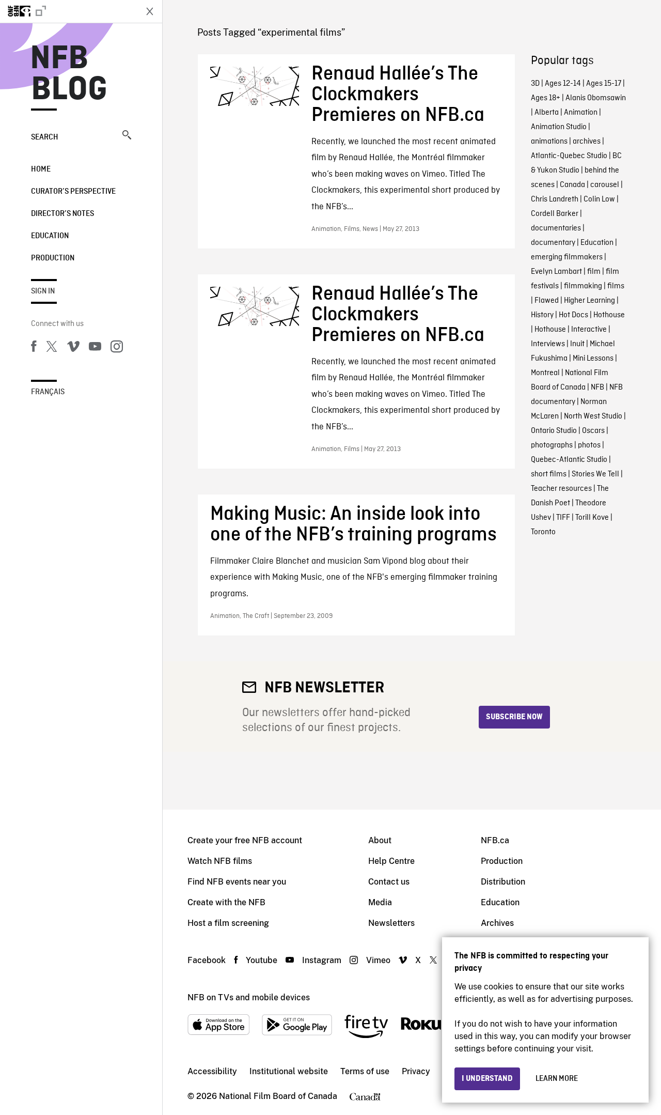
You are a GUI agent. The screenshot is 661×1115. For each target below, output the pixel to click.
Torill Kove (592, 518)
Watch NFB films (219, 861)
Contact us (389, 882)
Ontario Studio (554, 431)
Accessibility (212, 1071)
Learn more (557, 1079)
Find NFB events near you (236, 882)
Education (50, 236)
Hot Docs (573, 315)
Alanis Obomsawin (595, 98)
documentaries (556, 228)
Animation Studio (559, 127)
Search (44, 137)
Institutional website (288, 1071)
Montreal (545, 373)
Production (52, 258)
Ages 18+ (545, 98)
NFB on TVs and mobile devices (248, 997)
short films (548, 474)
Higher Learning (589, 301)
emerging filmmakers (567, 257)
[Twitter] (51, 348)
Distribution (503, 882)
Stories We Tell (595, 474)
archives (587, 141)
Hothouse (609, 315)
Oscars (593, 431)
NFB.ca (495, 840)
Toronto (543, 532)
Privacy (416, 1071)
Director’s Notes (62, 214)
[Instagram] (117, 348)
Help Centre (391, 861)
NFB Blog (69, 74)
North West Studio (593, 416)
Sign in (43, 291)
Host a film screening (228, 923)
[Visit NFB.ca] (68, 11)
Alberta (546, 112)
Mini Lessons (593, 358)
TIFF (563, 518)
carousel (604, 185)
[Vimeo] (73, 348)
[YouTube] (95, 348)
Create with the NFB (226, 902)
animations (549, 141)
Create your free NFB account (244, 840)
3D (535, 84)
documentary (553, 243)
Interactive (589, 329)
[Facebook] (33, 348)
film (594, 272)
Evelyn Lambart (556, 272)
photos (589, 445)
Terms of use (364, 1071)
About (379, 840)
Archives (497, 923)
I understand (487, 1079)
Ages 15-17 (603, 84)
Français (48, 392)
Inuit (577, 344)
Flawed (546, 301)
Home (41, 169)
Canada (572, 185)
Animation (580, 112)
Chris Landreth (554, 199)
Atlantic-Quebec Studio (569, 156)
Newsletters (391, 923)
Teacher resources (561, 489)
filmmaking (583, 286)
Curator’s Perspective (73, 192)
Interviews (548, 344)
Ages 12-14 (563, 84)
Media (380, 902)
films (615, 286)
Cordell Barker (554, 214)
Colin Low (599, 199)
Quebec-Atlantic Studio (569, 460)
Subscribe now (514, 717)
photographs (552, 445)
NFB (597, 387)
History (542, 315)
